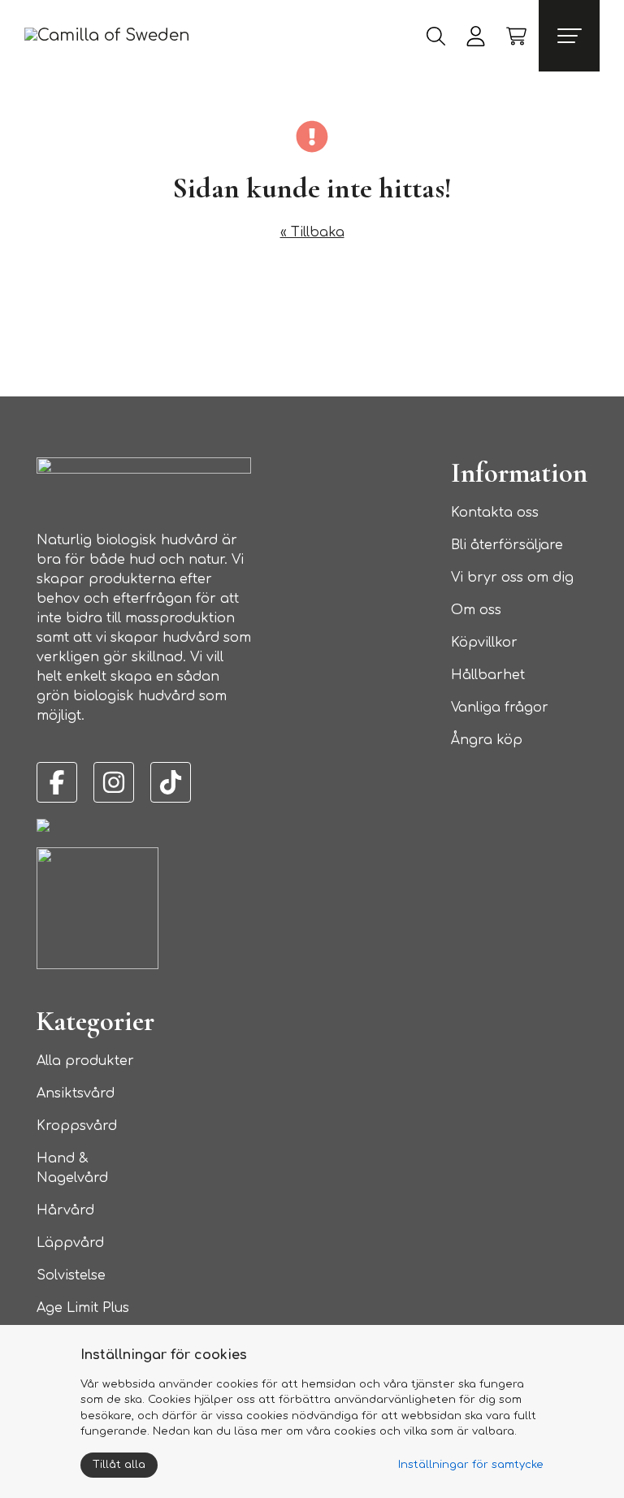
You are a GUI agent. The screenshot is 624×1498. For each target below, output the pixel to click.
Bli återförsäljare (507, 545)
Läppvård (70, 1243)
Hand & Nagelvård (72, 1168)
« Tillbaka (312, 232)
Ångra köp (486, 740)
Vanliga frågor (499, 707)
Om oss (476, 610)
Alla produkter (85, 1061)
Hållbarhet (488, 675)
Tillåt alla (119, 1464)
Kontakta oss (495, 512)
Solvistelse (71, 1275)
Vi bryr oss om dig (512, 577)
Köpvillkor (484, 642)
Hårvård (65, 1210)
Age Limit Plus (83, 1308)
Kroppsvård (77, 1126)
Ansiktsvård (76, 1093)
